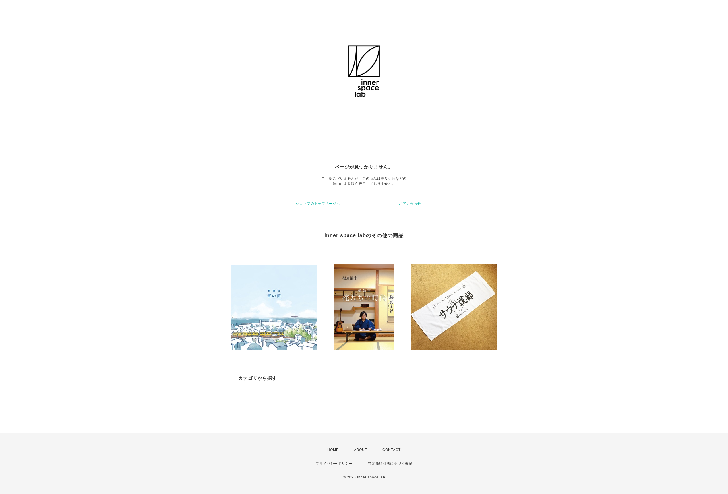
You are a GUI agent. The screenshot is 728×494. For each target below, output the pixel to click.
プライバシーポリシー (334, 464)
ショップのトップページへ (318, 204)
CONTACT (391, 450)
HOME (333, 450)
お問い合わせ (410, 204)
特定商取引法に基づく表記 (390, 464)
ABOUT (360, 450)
